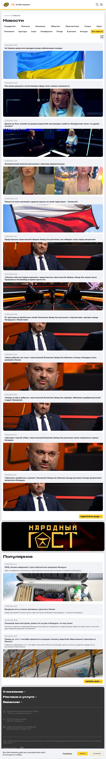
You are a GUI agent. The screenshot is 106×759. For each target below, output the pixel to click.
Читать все (92, 682)
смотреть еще (89, 517)
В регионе (71, 31)
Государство (10, 26)
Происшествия (72, 26)
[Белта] (21, 748)
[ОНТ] (6, 4)
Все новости (97, 31)
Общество (55, 26)
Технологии (9, 31)
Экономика (40, 26)
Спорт (33, 31)
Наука (99, 26)
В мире (88, 26)
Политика (25, 26)
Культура (22, 31)
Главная (6, 15)
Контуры (84, 31)
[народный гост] (53, 536)
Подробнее (67, 754)
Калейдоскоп (46, 31)
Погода (59, 31)
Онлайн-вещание (23, 4)
